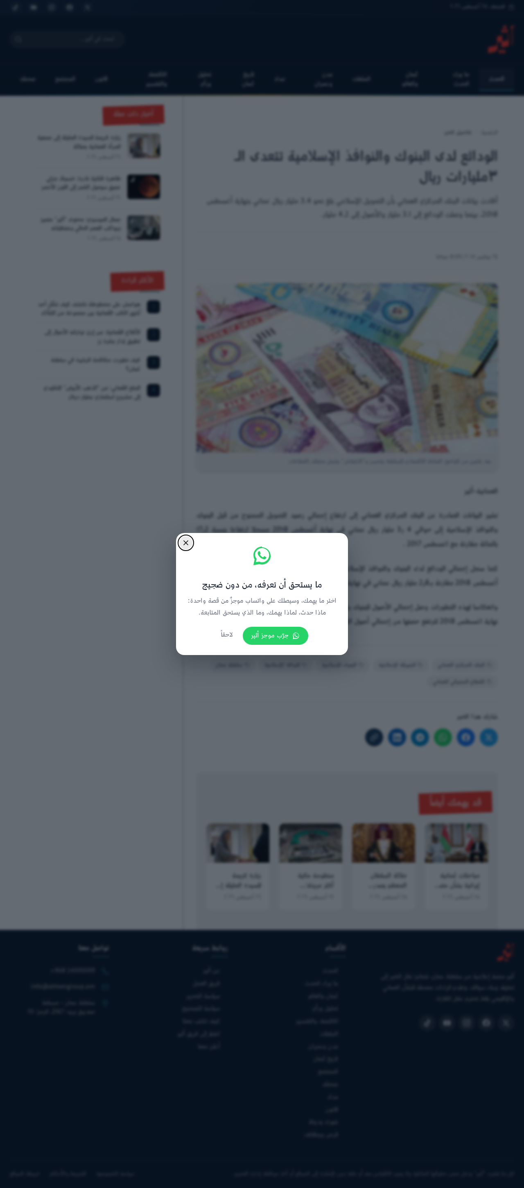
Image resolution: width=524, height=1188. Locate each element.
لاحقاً (227, 635)
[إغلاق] (185, 542)
